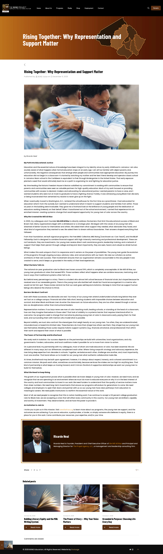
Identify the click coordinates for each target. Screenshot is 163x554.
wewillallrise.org (66, 409)
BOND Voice (42, 76)
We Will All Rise (115, 443)
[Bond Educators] (16, 8)
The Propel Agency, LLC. (83, 446)
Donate (156, 8)
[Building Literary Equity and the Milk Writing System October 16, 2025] (6, 545)
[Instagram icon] (132, 549)
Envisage (75, 549)
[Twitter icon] (130, 549)
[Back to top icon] (138, 549)
